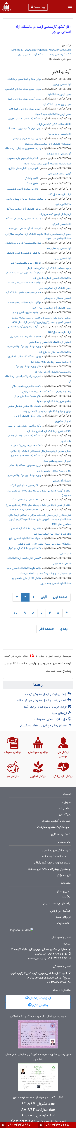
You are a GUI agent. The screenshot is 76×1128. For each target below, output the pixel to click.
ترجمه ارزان (63, 875)
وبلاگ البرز (64, 814)
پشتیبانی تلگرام (40, 1005)
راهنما (38, 685)
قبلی (44, 597)
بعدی (64, 629)
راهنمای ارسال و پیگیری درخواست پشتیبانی (44, 725)
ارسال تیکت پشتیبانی (40, 998)
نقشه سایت (63, 923)
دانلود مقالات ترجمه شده (56, 856)
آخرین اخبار (63, 891)
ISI (15, 663)
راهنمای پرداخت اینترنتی (56, 903)
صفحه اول (60, 597)
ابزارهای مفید (60, 713)
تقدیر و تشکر (31, 178)
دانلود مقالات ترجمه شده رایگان (52, 862)
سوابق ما (65, 802)
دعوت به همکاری (60, 834)
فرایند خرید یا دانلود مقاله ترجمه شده (46, 706)
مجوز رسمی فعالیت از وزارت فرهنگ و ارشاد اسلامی (38, 1016)
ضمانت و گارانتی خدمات (56, 821)
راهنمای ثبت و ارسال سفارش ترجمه (46, 694)
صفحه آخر (46, 629)
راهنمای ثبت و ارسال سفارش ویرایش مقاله (42, 700)
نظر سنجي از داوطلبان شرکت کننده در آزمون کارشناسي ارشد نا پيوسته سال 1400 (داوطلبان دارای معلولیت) (39, 490)
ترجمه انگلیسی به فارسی (56, 850)
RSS (63, 897)
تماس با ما (64, 808)
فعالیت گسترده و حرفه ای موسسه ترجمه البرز (38, 1097)
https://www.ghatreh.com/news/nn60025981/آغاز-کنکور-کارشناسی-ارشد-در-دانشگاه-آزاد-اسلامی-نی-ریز (40, 52)
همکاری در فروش (60, 910)
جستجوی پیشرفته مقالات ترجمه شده (49, 869)
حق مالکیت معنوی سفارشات (51, 719)
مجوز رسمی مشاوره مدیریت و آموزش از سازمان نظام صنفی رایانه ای (38, 1057)
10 (15, 613)
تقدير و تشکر (31, 183)
